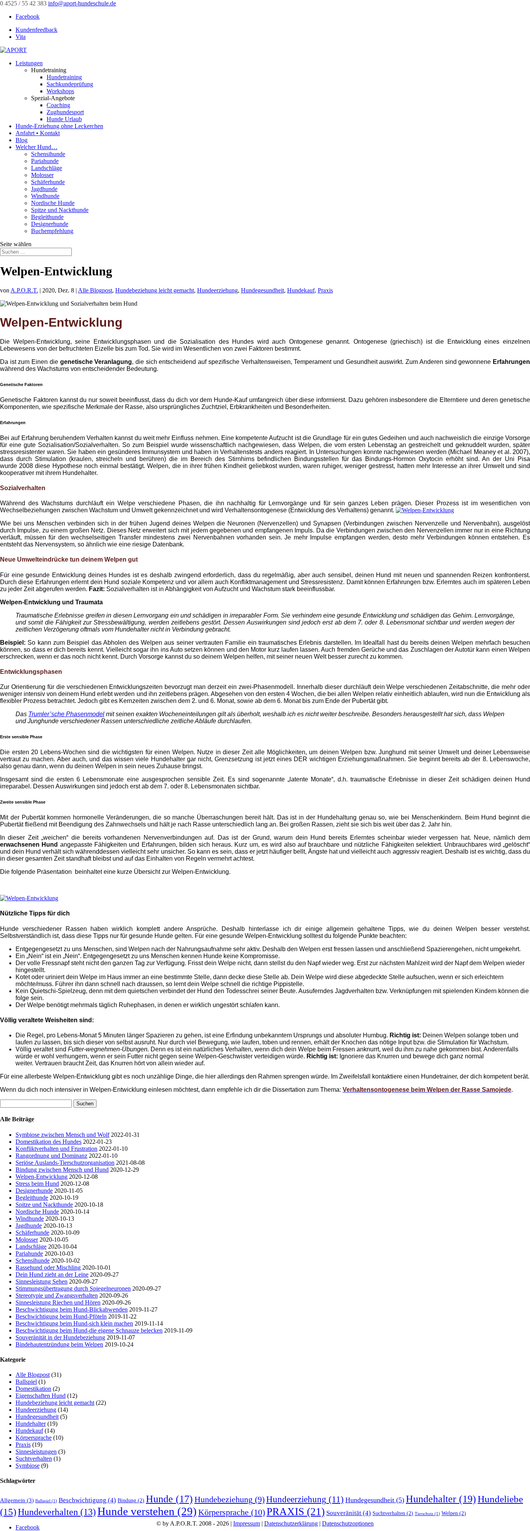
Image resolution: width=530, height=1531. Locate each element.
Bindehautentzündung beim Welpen (59, 1344)
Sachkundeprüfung (70, 84)
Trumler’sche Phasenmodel (66, 714)
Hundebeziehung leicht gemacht (154, 290)
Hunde (169, 1499)
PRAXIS (296, 1511)
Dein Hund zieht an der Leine (52, 1274)
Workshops (60, 91)
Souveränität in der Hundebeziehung (60, 1337)
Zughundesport (65, 112)
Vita (21, 36)
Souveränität (348, 1513)
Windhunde (45, 196)
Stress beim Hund (37, 1183)
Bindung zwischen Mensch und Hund (62, 1169)
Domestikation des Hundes (48, 1141)
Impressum (246, 1523)
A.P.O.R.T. (24, 290)
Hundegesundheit (262, 290)
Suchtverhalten (34, 1458)
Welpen (454, 1513)
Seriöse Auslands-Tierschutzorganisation (65, 1162)
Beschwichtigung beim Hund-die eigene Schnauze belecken (89, 1330)
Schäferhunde (48, 182)
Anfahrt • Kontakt (38, 133)
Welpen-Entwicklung (42, 1176)
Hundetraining (64, 77)
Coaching (58, 105)
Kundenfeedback (36, 29)
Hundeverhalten (57, 1512)
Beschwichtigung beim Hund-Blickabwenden (72, 1309)
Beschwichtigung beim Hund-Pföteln (61, 1316)
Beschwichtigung (87, 1500)
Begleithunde (47, 217)
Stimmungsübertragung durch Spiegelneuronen (73, 1288)
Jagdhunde (44, 189)
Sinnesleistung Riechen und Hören (58, 1302)
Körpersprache (34, 1437)
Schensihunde (48, 154)
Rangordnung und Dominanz (51, 1155)
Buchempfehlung (52, 231)
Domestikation (33, 1388)
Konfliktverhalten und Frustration (56, 1148)
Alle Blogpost (95, 290)
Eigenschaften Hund (41, 1395)
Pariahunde (45, 161)
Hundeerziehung (217, 290)
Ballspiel (26, 1381)
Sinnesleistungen (36, 1451)
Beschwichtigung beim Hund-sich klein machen (74, 1323)
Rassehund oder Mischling (48, 1267)
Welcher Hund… (36, 147)
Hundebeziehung (229, 1499)
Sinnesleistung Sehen (42, 1281)
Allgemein (17, 1500)
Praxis (325, 290)
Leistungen (29, 63)
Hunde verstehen (147, 1511)
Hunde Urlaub (64, 119)
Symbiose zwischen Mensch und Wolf (62, 1134)
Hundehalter (31, 1423)
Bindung (131, 1500)
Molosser (42, 175)
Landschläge (46, 168)
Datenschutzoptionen (348, 1523)
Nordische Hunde (52, 203)
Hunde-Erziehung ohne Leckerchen (59, 126)
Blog (22, 140)
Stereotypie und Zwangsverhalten (57, 1295)
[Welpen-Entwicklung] (29, 898)
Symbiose (28, 1465)
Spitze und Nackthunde (59, 210)
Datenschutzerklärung (291, 1523)
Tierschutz (427, 1514)
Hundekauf (301, 290)
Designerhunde (49, 224)
